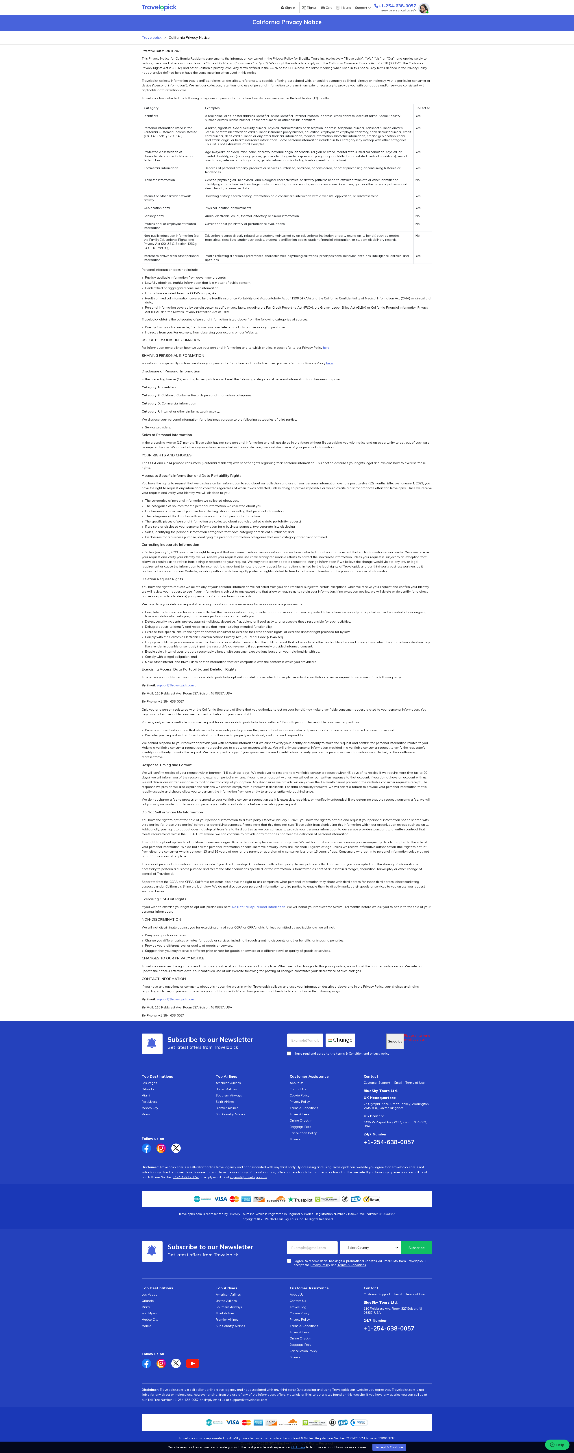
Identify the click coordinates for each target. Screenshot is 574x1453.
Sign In (290, 8)
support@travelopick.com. (176, 685)
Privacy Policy (300, 1102)
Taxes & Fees (299, 1114)
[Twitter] (178, 1147)
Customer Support (377, 1083)
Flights (312, 8)
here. (326, 348)
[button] (359, 1422)
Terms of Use (415, 1083)
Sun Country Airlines (230, 1114)
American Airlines (228, 1083)
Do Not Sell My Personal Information (258, 907)
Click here (298, 1447)
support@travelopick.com (248, 1177)
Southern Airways (229, 1095)
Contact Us (298, 1089)
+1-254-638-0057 (389, 1142)
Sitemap (296, 1139)
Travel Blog (298, 1307)
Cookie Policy (299, 1095)
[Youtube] (195, 1362)
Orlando (148, 1089)
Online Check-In (301, 1120)
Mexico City (150, 1108)
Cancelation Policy (303, 1133)
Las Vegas (149, 1083)
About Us (296, 1083)
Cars (329, 8)
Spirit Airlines (225, 1102)
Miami (146, 1095)
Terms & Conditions (304, 1108)
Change (342, 1039)
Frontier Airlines (227, 1108)
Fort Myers (149, 1102)
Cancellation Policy (303, 1351)
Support (361, 8)
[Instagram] (164, 1147)
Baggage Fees (300, 1127)
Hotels (346, 8)
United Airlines (226, 1089)
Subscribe (395, 1041)
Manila (146, 1114)
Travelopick (151, 37)
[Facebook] (149, 1147)
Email (398, 1083)
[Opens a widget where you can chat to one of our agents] (557, 1445)
